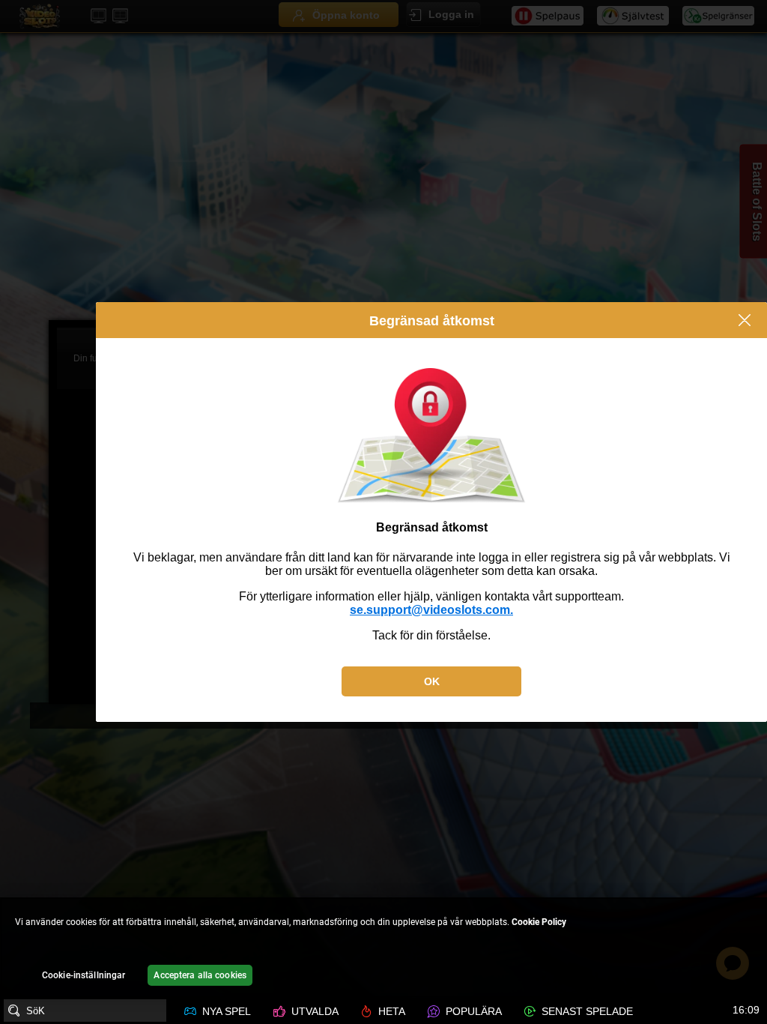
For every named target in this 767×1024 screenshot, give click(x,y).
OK (432, 681)
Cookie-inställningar (83, 975)
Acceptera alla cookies (200, 975)
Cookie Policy (539, 922)
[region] (383, 948)
